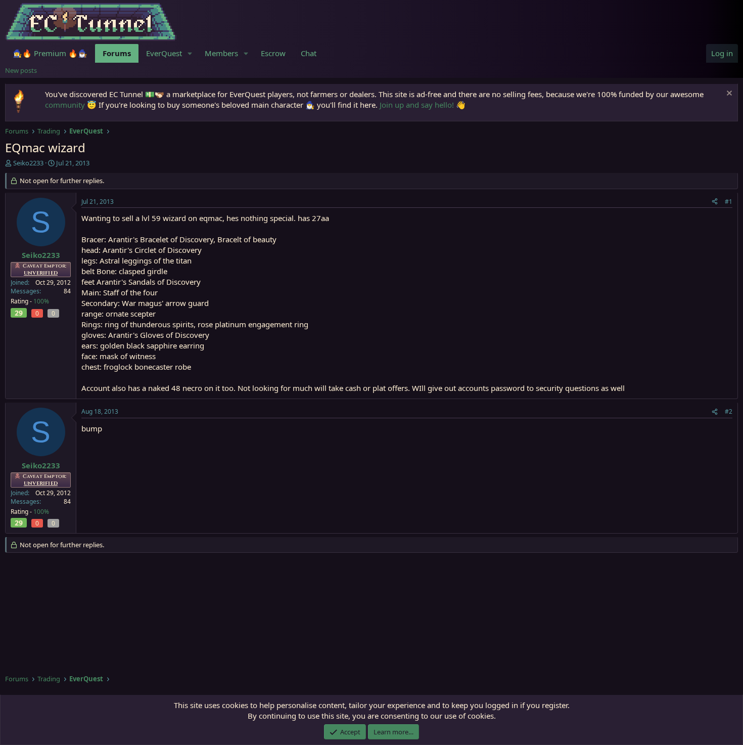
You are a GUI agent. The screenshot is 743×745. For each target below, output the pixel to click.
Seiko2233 (28, 162)
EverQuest (164, 53)
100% (41, 301)
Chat (308, 53)
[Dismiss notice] (728, 94)
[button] (190, 53)
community (65, 105)
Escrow (273, 53)
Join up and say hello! (417, 105)
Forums (117, 53)
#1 (728, 201)
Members (221, 53)
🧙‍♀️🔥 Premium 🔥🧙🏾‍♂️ (50, 53)
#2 (728, 411)
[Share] (714, 202)
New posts (21, 70)
